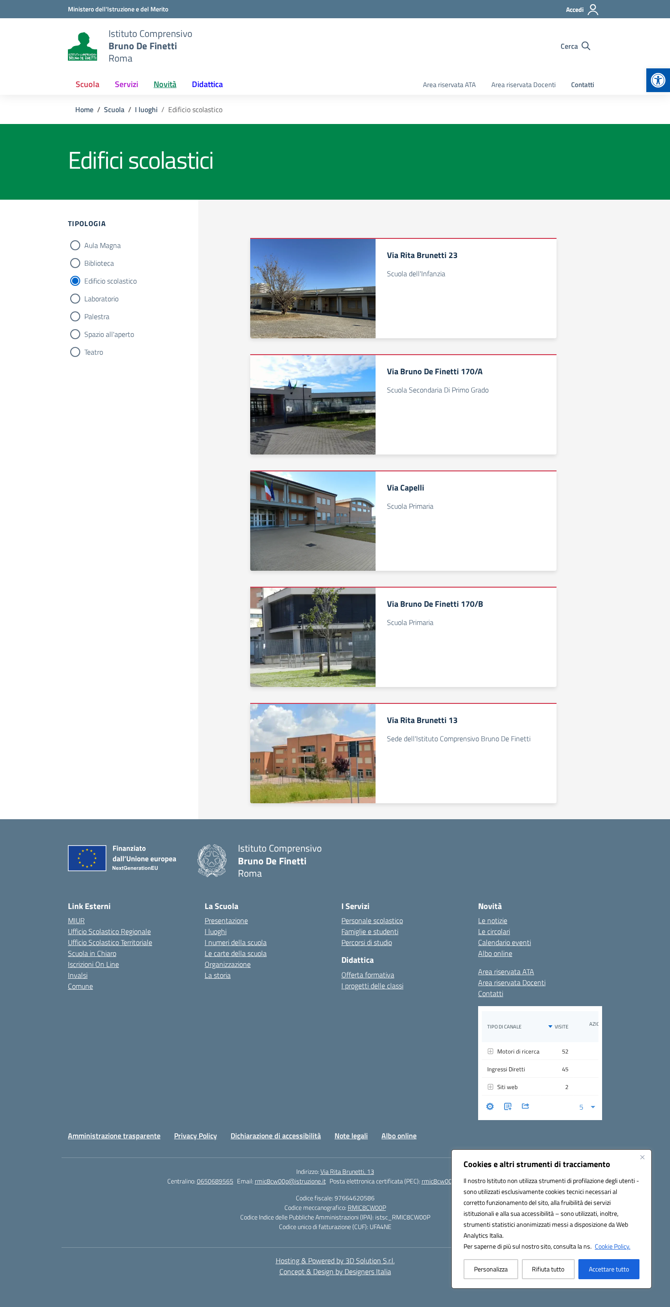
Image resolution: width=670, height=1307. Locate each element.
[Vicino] (642, 1157)
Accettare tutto (609, 1269)
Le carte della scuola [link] (236, 953)
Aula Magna (102, 245)
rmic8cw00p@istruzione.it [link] (290, 1181)
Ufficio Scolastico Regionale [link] (109, 931)
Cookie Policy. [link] (612, 1246)
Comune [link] (80, 986)
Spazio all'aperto (109, 334)
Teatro (93, 351)
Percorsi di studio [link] (366, 942)
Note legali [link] (351, 1135)
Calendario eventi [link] (504, 942)
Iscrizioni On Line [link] (93, 964)
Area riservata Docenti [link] (523, 84)
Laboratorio (101, 298)
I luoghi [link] (216, 931)
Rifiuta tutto (548, 1269)
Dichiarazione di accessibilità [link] (276, 1135)
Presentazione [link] (226, 920)
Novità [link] (165, 84)
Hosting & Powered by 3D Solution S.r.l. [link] (335, 1260)
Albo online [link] (495, 953)
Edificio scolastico (110, 280)
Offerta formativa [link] (367, 974)
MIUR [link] (76, 920)
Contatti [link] (582, 84)
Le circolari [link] (494, 931)
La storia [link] (218, 975)
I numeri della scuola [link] (236, 942)
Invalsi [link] (78, 975)
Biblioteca (99, 263)
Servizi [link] (126, 84)
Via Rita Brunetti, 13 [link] (347, 1171)
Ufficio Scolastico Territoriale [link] (110, 942)
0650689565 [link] (215, 1181)
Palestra (96, 316)
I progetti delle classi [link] (372, 985)
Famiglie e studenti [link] (369, 931)
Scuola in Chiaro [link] (92, 953)
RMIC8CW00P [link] (367, 1207)
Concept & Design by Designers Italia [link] (335, 1271)
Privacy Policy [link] (195, 1135)
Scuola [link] (87, 84)
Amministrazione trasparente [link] (114, 1135)
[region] (551, 1219)
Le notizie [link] (492, 920)
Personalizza (491, 1269)
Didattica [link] (207, 84)
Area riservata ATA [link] (449, 84)
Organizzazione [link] (228, 964)
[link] (658, 80)
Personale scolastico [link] (372, 920)
